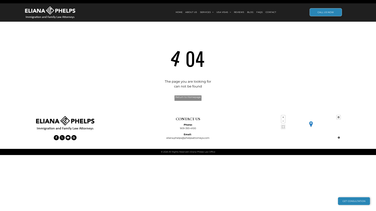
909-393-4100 (188, 128)
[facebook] (56, 138)
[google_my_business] (74, 138)
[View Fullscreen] (283, 127)
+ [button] (283, 117)
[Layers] (338, 117)
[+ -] (311, 127)
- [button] (283, 121)
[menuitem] (179, 12)
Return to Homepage (188, 97)
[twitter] (62, 138)
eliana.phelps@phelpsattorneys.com (187, 138)
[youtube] (68, 138)
